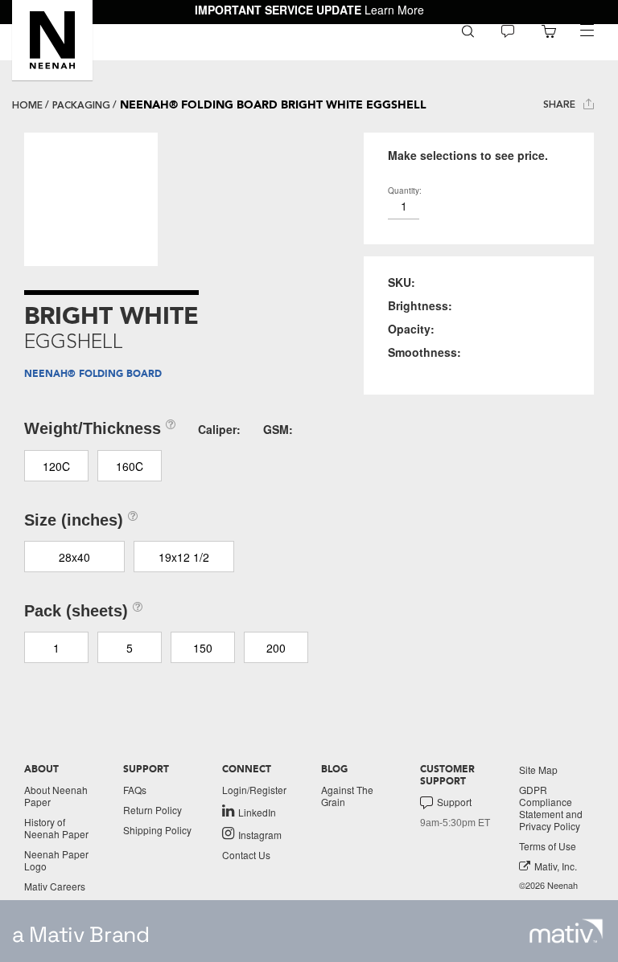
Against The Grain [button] (347, 796)
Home (27, 105)
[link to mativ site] (566, 931)
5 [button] (129, 648)
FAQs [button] (134, 790)
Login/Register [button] (254, 790)
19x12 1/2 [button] (184, 557)
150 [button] (202, 648)
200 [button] (276, 648)
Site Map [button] (538, 769)
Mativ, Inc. (555, 866)
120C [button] (56, 466)
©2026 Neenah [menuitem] (548, 885)
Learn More (394, 10)
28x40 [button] (74, 557)
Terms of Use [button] (547, 846)
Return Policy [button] (152, 810)
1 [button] (56, 648)
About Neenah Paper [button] (56, 796)
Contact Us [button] (246, 855)
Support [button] (454, 802)
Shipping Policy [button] (157, 830)
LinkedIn (257, 811)
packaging (81, 105)
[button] (52, 40)
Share (561, 104)
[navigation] (586, 30)
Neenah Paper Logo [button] (56, 860)
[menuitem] (468, 30)
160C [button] (129, 466)
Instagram (260, 834)
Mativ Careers (54, 886)
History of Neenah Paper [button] (56, 828)
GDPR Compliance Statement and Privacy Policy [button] (551, 808)
